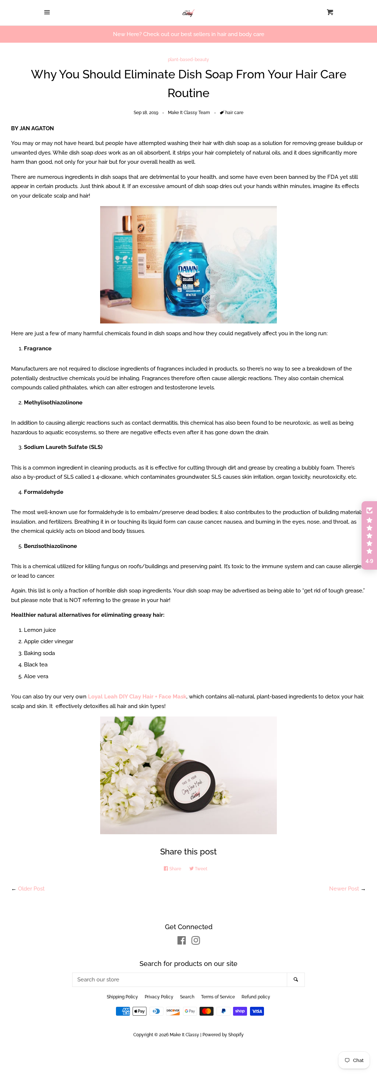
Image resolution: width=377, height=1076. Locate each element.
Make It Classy (184, 1034)
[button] (369, 535)
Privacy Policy (159, 996)
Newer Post (344, 888)
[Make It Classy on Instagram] (195, 942)
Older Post (31, 888)
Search (187, 996)
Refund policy (256, 996)
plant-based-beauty (188, 59)
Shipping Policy (122, 996)
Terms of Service (218, 996)
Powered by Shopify (223, 1034)
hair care (234, 112)
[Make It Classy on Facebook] (181, 942)
